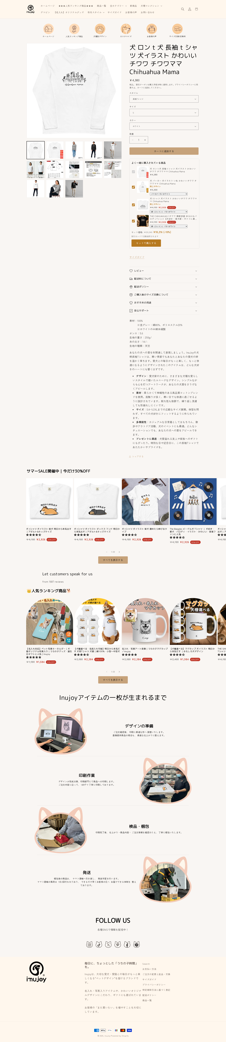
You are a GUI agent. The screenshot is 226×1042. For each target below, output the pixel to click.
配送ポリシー (149, 995)
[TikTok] (98, 944)
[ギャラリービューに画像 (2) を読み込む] (55, 150)
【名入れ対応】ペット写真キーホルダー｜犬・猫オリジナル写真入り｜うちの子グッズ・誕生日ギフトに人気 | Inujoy (49, 651)
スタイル (133, 92)
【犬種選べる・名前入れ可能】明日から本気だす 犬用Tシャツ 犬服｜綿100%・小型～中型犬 (97, 650)
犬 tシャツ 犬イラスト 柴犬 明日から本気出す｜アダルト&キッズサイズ (48, 530)
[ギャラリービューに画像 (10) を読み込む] (113, 169)
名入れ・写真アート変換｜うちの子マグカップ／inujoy (145, 650)
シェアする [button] (138, 456)
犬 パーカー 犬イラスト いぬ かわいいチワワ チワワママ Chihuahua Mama (173, 182)
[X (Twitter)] (108, 944)
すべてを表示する (113, 560)
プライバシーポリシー (154, 984)
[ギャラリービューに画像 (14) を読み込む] (55, 189)
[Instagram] (89, 944)
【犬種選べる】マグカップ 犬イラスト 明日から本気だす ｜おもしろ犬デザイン (192, 650)
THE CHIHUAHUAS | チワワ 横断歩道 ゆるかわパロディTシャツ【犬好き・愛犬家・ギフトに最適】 (173, 217)
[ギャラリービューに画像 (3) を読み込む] (74, 150)
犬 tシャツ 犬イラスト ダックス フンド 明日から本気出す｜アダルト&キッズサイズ (97, 530)
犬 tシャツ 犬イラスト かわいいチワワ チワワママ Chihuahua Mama (173, 200)
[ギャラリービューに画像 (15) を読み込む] (74, 189)
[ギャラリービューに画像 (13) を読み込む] (35, 189)
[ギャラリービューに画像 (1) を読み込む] (35, 150)
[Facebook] (127, 944)
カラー (132, 120)
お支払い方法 (149, 969)
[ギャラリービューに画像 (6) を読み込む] (35, 169)
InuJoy (107, 1036)
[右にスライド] (119, 552)
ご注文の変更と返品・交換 (156, 974)
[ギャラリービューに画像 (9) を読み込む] (93, 169)
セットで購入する (146, 243)
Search (146, 963)
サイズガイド (136, 257)
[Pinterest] (117, 944)
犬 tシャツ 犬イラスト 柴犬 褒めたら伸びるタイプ (144, 530)
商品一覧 (147, 1000)
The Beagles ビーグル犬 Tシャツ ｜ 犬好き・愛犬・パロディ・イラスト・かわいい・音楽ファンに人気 (193, 532)
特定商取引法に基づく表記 (156, 989)
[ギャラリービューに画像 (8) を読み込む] (74, 169)
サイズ (132, 106)
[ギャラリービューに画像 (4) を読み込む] (93, 150)
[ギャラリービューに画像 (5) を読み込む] (113, 150)
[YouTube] (136, 944)
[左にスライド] (107, 552)
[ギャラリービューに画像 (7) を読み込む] (55, 169)
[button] (118, 6)
